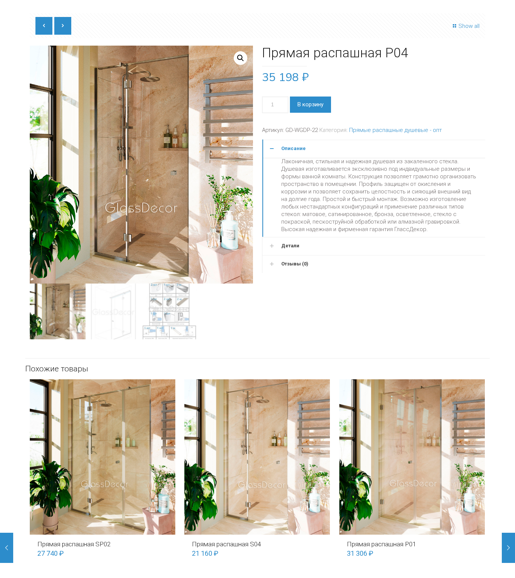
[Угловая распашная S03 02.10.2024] (508, 548)
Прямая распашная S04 (226, 544)
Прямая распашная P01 (381, 544)
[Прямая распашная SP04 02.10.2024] (6, 548)
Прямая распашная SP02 (73, 544)
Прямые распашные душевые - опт (395, 130)
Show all (469, 26)
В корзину (310, 104)
